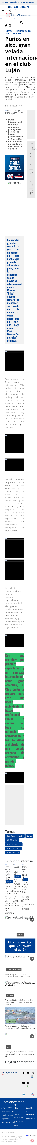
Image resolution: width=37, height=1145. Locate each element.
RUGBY (25, 879)
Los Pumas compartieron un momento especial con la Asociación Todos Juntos (19, 893)
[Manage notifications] (32, 1140)
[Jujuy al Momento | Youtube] (15, 19)
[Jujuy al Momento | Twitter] (6, 25)
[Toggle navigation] (3, 10)
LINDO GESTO (18, 876)
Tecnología (11, 1122)
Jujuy (3, 1108)
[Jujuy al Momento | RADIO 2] (28, 1086)
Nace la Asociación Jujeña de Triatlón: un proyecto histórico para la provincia (10, 899)
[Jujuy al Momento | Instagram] (10, 25)
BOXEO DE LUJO (13, 852)
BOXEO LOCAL (12, 840)
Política (5, 2)
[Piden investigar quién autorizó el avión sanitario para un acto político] (20, 927)
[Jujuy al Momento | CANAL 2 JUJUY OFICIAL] (28, 1083)
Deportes (21, 2)
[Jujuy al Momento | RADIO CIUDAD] (32, 1094)
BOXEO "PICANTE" (13, 848)
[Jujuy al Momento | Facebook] (1, 19)
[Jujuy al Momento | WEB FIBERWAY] (23, 1094)
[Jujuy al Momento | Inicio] (35, 1101)
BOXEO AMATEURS (14, 844)
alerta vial (10, 995)
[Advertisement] (18, 805)
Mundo (4, 1115)
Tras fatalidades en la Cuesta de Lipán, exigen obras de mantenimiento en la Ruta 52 (20, 1002)
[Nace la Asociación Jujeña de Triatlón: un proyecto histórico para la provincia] (7, 884)
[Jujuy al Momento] (9, 1074)
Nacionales (5, 1111)
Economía (13, 2)
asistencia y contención (14, 969)
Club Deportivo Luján (15, 836)
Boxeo (29, 836)
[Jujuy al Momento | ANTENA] (32, 1076)
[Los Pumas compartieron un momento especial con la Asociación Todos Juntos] (16, 879)
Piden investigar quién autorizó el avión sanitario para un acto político (20, 949)
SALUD (16, 1125)
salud (8, 1047)
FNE (9, 1119)
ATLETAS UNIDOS (11, 881)
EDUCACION (18, 1114)
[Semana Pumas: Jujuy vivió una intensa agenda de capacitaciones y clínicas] (24, 882)
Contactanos (30, 1119)
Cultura (10, 1115)
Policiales (30, 2)
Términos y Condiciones (8, 1132)
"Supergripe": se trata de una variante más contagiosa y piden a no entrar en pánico (20, 1054)
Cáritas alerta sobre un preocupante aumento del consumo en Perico (19, 975)
